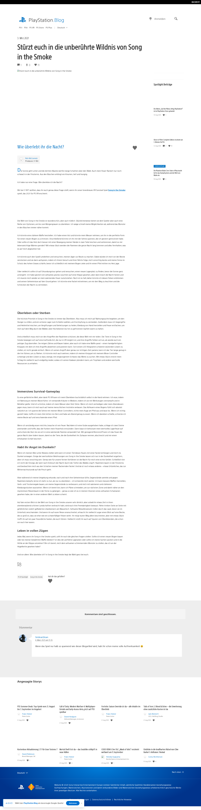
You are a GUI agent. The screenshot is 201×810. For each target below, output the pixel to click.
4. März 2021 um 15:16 (44, 640)
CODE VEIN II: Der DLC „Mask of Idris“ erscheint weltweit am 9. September (120, 750)
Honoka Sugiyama (113, 757)
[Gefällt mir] (164, 115)
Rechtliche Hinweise (122, 799)
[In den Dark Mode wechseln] (150, 18)
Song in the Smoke (116, 190)
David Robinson (28, 754)
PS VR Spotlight (23, 577)
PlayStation (46, 20)
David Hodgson (70, 716)
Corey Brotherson (155, 757)
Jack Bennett (153, 714)
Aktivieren (73, 803)
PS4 (26, 27)
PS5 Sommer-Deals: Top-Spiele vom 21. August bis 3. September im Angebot (36, 707)
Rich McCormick (31, 158)
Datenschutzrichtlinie (101, 799)
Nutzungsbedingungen (79, 799)
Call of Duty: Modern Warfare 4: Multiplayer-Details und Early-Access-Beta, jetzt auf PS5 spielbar (77, 709)
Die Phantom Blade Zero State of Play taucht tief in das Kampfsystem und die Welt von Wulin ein (168, 172)
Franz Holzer (27, 714)
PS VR (31, 27)
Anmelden (159, 18)
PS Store (40, 27)
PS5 (20, 27)
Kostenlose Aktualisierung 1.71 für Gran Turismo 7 (37, 749)
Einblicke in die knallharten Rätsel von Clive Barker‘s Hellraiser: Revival (161, 750)
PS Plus (49, 27)
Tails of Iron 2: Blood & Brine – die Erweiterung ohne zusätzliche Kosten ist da (163, 707)
